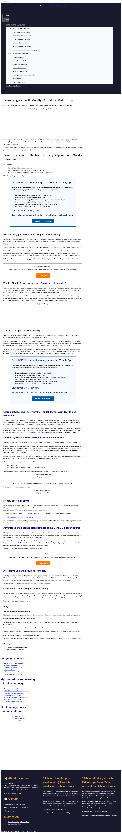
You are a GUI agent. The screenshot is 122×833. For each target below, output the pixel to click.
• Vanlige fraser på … (19, 82)
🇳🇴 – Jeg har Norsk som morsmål (19, 53)
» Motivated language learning (12, 695)
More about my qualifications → (13, 793)
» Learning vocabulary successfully (14, 693)
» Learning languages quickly (12, 699)
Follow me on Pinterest (12, 811)
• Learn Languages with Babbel (21, 39)
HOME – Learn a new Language (13, 663)
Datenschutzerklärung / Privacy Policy (18, 822)
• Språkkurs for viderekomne (21, 60)
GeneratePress (32, 831)
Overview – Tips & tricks (11, 689)
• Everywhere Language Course (21, 32)
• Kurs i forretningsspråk (20, 64)
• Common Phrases (18, 43)
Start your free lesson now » (42, 221)
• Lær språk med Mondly (20, 71)
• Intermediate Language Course (22, 35)
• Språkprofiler (17, 78)
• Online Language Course (11, 665)
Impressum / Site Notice (14, 824)
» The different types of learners (13, 701)
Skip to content (5, 2)
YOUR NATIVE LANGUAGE (15, 25)
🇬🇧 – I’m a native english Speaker (19, 28)
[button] (4, 12)
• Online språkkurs (18, 57)
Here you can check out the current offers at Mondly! (18, 517)
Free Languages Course (13, 86)
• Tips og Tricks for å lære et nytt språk (24, 75)
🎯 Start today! (43, 275)
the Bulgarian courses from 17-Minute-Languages (35, 583)
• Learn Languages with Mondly (22, 46)
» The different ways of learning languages (16, 691)
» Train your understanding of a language (16, 697)
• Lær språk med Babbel (19, 68)
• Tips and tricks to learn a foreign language (25, 50)
